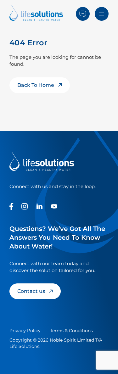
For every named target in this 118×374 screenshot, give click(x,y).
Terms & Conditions (71, 330)
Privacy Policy (25, 330)
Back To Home (35, 85)
